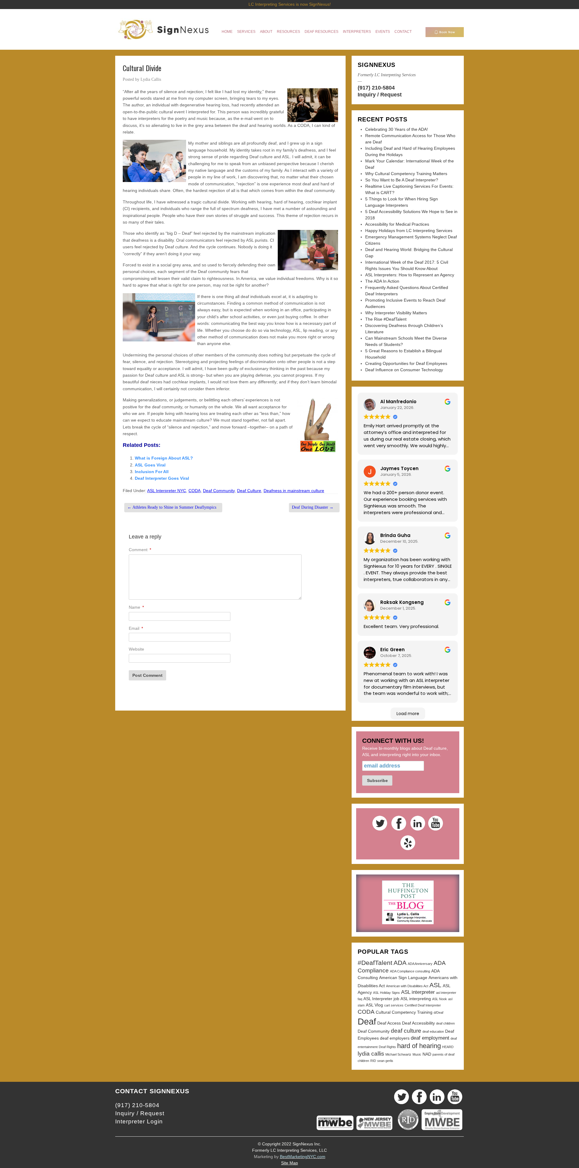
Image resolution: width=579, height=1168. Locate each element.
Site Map (289, 1162)
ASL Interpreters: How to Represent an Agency (409, 274)
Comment (140, 549)
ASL (435, 984)
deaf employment (430, 1038)
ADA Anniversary (420, 963)
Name (136, 607)
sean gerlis (385, 1061)
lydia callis (371, 1053)
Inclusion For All (152, 471)
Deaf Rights (387, 1047)
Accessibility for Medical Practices (397, 224)
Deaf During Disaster (313, 507)
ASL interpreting (415, 998)
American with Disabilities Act (407, 986)
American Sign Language (403, 977)
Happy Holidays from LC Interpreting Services (408, 230)
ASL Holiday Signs (386, 992)
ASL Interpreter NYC (166, 490)
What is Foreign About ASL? (164, 458)
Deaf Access (389, 1023)
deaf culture (406, 1031)
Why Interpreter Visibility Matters (396, 312)
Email (136, 628)
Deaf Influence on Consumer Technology (404, 369)
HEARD (448, 1047)
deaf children (445, 1023)
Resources (288, 32)
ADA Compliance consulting (410, 971)
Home (227, 32)
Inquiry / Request (380, 95)
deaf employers (395, 1038)
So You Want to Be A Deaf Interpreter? (401, 179)
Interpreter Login (139, 1121)
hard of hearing (419, 1046)
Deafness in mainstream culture (294, 490)
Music (417, 1054)
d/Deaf (438, 1012)
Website (136, 649)
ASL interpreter (418, 992)
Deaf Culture (249, 490)
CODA (194, 490)
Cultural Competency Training (404, 1012)
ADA (400, 962)
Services (246, 32)
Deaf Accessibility (418, 1023)
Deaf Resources (321, 32)
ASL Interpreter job (381, 998)
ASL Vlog (374, 1005)
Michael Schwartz (398, 1054)
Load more (408, 714)
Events (382, 32)
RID (373, 1061)
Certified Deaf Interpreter (423, 1005)
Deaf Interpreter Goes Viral (162, 478)
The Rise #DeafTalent (386, 319)
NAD (426, 1054)
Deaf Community (219, 490)
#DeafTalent (375, 962)
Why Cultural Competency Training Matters (406, 173)
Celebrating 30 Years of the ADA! (396, 129)
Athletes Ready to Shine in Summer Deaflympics (171, 507)
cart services (393, 1005)
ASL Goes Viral (150, 465)
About (266, 32)
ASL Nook (439, 999)
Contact (403, 32)
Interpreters (357, 32)
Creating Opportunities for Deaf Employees (406, 363)
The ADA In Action (382, 281)
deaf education (433, 1031)
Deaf (367, 1021)
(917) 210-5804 (376, 88)
